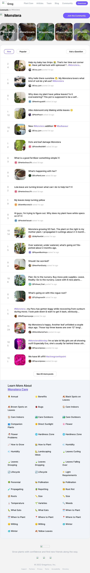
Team (49, 3)
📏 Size (39, 496)
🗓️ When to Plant (71, 510)
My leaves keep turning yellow (29, 200)
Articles (39, 3)
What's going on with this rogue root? (47, 293)
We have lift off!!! (47, 356)
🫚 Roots (12, 496)
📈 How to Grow (16, 444)
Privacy (39, 569)
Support (24, 569)
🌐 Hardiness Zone (44, 434)
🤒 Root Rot (68, 489)
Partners (32, 569)
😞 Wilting (13, 524)
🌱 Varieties (41, 503)
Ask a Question (76, 51)
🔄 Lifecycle (14, 472)
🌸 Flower (67, 424)
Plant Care (28, 3)
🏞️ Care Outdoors (44, 417)
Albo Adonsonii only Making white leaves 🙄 (50, 110)
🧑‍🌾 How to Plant (43, 444)
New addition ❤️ (48, 126)
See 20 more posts (45, 374)
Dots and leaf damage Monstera (44, 142)
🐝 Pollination (42, 482)
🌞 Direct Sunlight (44, 424)
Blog (57, 3)
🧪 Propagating (15, 489)
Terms (47, 569)
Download (82, 3)
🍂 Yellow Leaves (43, 531)
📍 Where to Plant (44, 517)
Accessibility (56, 569)
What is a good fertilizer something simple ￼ (37, 158)
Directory (65, 569)
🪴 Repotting (41, 489)
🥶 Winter (67, 524)
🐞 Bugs (39, 407)
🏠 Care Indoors (70, 407)
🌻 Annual (13, 396)
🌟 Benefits (41, 396)
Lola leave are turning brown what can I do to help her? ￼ (43, 187)
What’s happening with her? (42, 171)
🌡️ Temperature (16, 503)
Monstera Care (18, 389)
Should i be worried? (38, 261)
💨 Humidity (68, 444)
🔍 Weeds (67, 503)
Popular (23, 51)
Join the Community (77, 16)
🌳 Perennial (14, 482)
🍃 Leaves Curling (71, 451)
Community (67, 3)
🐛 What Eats (14, 510)
